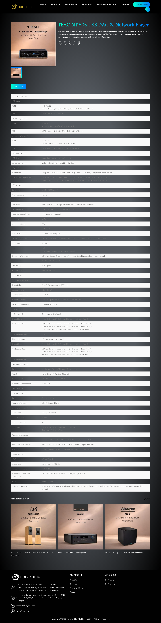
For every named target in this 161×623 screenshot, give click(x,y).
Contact (125, 4)
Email (79, 43)
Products (69, 4)
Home (43, 4)
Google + (74, 43)
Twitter (64, 43)
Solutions (87, 4)
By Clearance (110, 584)
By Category (110, 580)
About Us (55, 4)
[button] (145, 498)
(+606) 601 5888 (24, 611)
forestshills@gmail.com (26, 606)
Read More (52, 508)
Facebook (60, 43)
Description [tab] (18, 86)
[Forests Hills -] (21, 7)
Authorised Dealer (106, 4)
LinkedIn (69, 43)
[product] (33, 526)
